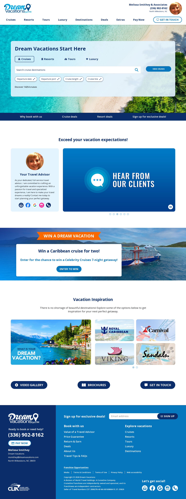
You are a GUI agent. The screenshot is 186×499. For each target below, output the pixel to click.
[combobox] (78, 69)
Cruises (11, 19)
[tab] (24, 59)
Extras (120, 19)
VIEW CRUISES (159, 69)
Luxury (62, 19)
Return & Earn (72, 441)
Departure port (48, 79)
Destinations (83, 19)
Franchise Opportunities (76, 467)
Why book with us (31, 116)
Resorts (29, 19)
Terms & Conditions (82, 472)
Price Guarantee (74, 436)
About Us (69, 451)
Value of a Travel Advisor (79, 432)
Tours (46, 19)
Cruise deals (69, 116)
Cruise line (93, 79)
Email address (115, 414)
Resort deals (104, 116)
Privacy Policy (117, 472)
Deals (104, 19)
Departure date (24, 79)
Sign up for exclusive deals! (149, 116)
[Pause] (170, 207)
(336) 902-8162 (26, 434)
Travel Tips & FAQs (75, 456)
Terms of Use (101, 472)
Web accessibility (134, 472)
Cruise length (72, 79)
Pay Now (138, 19)
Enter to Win (69, 269)
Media (66, 472)
